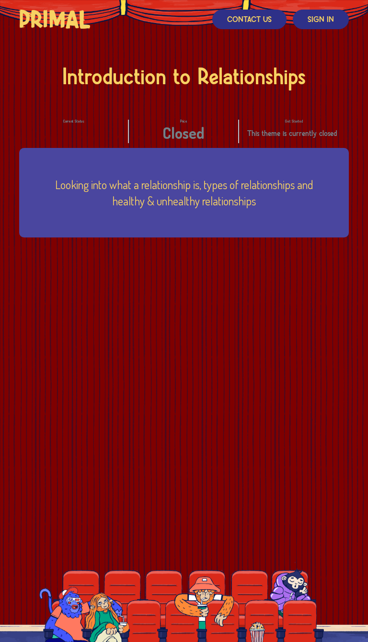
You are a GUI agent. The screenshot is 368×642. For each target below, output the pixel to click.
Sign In (321, 19)
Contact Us (249, 19)
